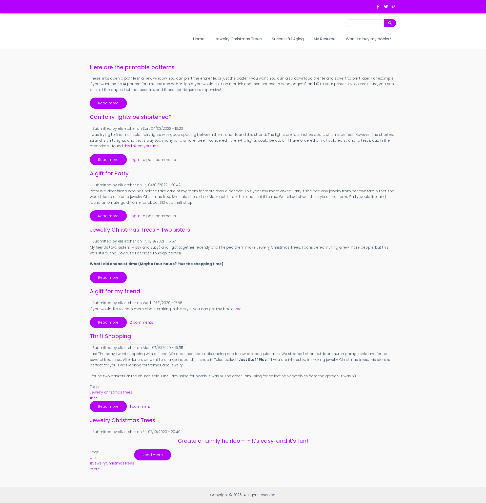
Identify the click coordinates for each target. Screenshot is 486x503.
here (237, 308)
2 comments (141, 322)
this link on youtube (141, 145)
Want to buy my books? (368, 39)
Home (199, 39)
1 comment (140, 406)
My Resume (325, 39)
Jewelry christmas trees (111, 392)
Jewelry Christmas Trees (238, 39)
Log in (135, 159)
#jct (93, 398)
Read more (112, 105)
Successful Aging (288, 39)
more (95, 469)
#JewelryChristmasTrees (112, 463)
